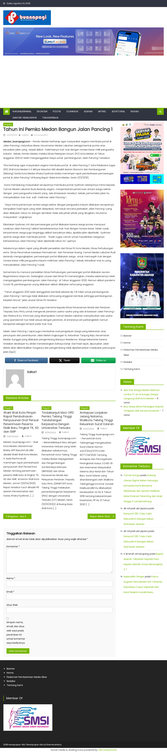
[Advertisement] (83, 80)
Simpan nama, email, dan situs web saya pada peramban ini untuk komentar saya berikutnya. (16, 633)
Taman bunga (132, 475)
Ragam (135, 111)
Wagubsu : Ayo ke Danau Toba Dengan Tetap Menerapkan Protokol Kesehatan (19, 516)
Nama (11, 578)
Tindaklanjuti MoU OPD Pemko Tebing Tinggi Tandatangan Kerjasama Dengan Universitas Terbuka (58, 420)
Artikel (102, 111)
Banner (128, 335)
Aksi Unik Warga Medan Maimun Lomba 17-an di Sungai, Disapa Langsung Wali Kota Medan (142, 394)
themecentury (53, 744)
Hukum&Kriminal (22, 111)
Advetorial (118, 111)
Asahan (88, 111)
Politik (57, 111)
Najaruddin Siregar (134, 576)
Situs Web (12, 605)
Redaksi (128, 362)
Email (10, 591)
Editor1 (25, 135)
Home (127, 342)
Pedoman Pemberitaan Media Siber (141, 352)
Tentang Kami (132, 369)
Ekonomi (42, 111)
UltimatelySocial (107, 750)
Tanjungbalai (50, 117)
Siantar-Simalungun (25, 117)
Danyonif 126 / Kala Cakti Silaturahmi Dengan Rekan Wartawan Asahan (139, 519)
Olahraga (72, 111)
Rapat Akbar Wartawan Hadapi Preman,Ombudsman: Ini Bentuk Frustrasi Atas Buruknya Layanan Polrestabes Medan (103, 516)
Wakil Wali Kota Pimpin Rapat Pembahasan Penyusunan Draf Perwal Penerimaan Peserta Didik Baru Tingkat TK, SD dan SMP (21, 422)
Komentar (13, 546)
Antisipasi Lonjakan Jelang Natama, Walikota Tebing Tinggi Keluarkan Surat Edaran (97, 418)
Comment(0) (41, 135)
